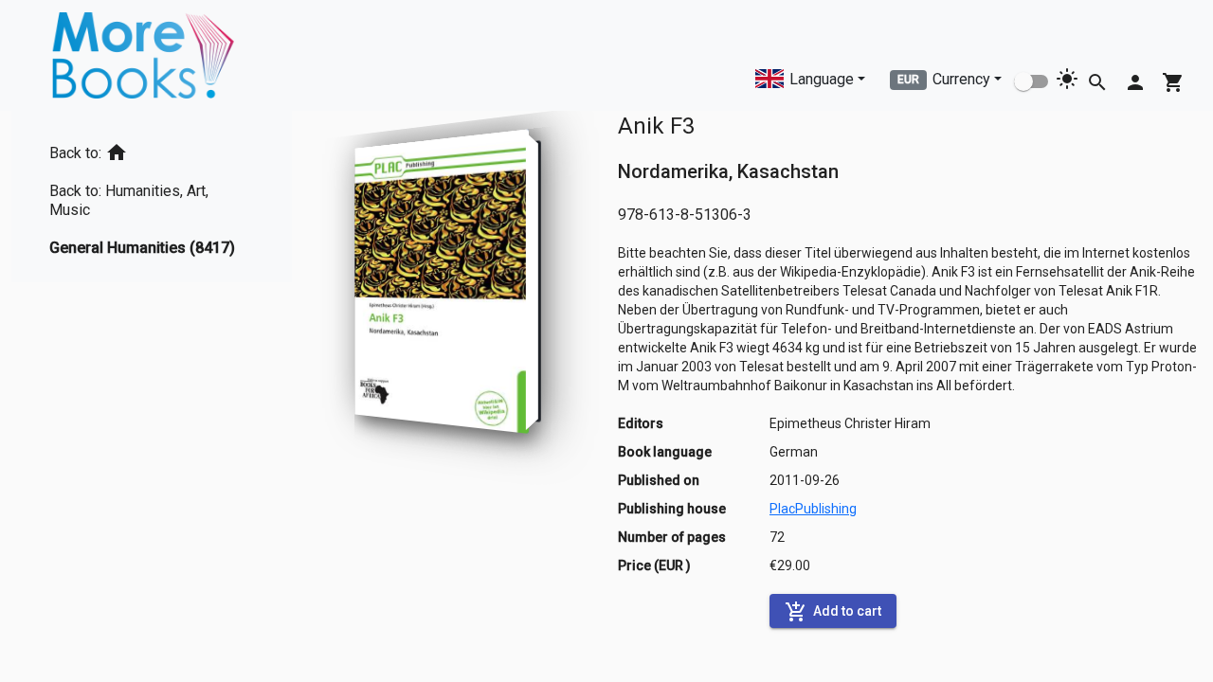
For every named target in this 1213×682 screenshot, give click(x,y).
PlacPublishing (813, 508)
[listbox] (151, 196)
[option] (151, 149)
